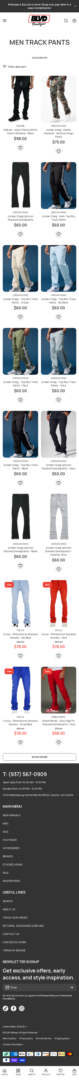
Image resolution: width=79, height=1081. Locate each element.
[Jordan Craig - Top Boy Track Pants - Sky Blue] (58, 268)
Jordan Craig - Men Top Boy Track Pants (58, 217)
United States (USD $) (14, 1026)
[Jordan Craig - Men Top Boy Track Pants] (58, 185)
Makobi (20, 125)
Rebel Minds (58, 716)
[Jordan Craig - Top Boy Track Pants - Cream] (20, 268)
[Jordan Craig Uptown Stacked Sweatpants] (20, 185)
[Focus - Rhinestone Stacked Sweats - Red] (58, 603)
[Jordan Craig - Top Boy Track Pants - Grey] (58, 351)
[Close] (75, 6)
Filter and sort (17, 66)
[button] (74, 20)
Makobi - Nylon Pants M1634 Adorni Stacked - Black (20, 131)
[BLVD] (39, 20)
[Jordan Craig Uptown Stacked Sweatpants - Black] (20, 517)
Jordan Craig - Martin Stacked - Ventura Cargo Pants (58, 133)
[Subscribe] (71, 987)
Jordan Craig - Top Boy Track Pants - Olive (20, 383)
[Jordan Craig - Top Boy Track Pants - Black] (20, 434)
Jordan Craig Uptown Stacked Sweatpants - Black (20, 549)
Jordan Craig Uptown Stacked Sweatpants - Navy (58, 466)
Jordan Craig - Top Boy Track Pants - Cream (20, 300)
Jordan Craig (58, 125)
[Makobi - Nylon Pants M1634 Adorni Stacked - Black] (20, 99)
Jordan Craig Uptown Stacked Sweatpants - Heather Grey (58, 551)
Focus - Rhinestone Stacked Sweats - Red (58, 635)
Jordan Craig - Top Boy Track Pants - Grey (58, 383)
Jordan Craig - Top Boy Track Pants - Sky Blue (58, 300)
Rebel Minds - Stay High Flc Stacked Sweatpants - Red (58, 722)
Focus (20, 630)
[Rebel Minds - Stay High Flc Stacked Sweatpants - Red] (58, 690)
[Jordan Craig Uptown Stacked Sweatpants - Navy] (58, 434)
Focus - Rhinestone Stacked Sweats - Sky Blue (20, 635)
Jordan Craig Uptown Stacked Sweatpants (20, 217)
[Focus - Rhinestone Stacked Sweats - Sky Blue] (20, 603)
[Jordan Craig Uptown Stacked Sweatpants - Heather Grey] (58, 517)
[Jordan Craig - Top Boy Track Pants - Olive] (20, 351)
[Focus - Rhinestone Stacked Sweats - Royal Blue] (20, 690)
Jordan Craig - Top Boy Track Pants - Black (20, 466)
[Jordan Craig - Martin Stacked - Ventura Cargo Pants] (58, 99)
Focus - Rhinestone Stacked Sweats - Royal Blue (20, 722)
